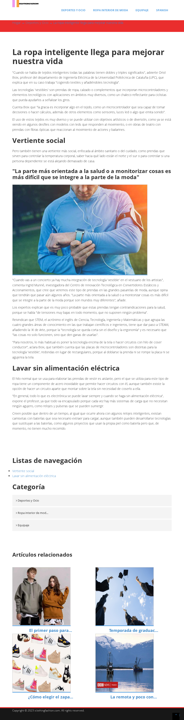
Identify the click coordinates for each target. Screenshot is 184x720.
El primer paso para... (50, 630)
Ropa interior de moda (110, 10)
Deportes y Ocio (73, 10)
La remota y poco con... (133, 697)
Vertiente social (23, 471)
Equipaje (142, 10)
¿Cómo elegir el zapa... (50, 697)
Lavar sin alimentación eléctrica (34, 476)
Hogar (16, 22)
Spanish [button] (162, 10)
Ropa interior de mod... (33, 513)
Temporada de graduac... (133, 630)
